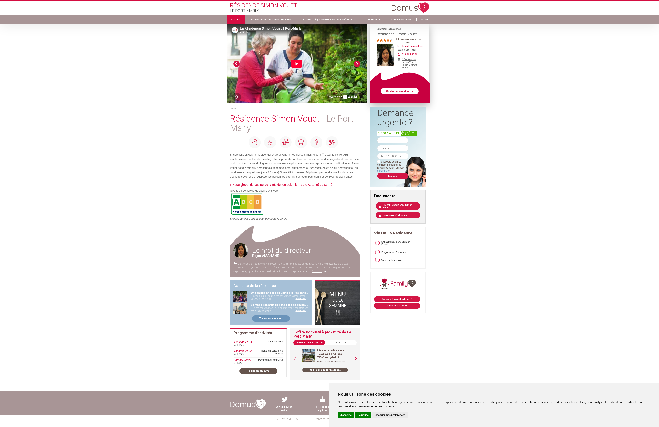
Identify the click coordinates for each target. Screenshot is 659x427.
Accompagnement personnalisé (270, 19)
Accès (424, 19)
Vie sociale (373, 19)
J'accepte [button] (346, 414)
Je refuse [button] (363, 414)
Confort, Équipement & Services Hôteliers (329, 19)
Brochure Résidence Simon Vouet (397, 206)
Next (357, 64)
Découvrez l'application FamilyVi (397, 299)
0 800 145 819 (388, 133)
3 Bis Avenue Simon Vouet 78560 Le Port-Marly (410, 63)
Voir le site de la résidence (325, 370)
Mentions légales (324, 419)
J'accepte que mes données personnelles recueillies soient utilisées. (392, 166)
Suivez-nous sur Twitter (285, 409)
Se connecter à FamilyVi (397, 306)
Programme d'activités (393, 252)
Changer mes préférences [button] (390, 414)
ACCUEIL (235, 19)
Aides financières (400, 19)
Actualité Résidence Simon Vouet (395, 243)
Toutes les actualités (271, 318)
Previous (236, 64)
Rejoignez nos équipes (322, 409)
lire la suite (317, 271)
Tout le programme (258, 371)
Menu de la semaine (392, 260)
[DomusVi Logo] (410, 6)
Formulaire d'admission (395, 215)
